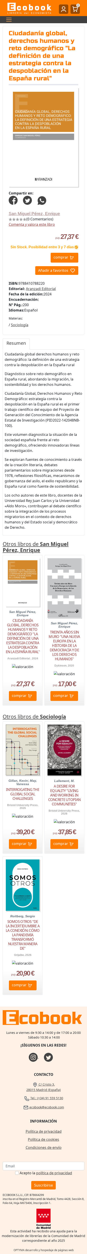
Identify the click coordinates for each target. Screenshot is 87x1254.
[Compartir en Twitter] (27, 199)
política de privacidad (54, 1172)
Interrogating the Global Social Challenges (22, 794)
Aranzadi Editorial (41, 288)
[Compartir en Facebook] (13, 199)
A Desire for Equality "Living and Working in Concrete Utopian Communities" (64, 795)
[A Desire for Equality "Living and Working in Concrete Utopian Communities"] (64, 749)
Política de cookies (43, 1139)
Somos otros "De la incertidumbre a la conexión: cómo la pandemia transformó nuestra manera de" (23, 935)
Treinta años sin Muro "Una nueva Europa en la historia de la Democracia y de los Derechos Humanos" (64, 645)
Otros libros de (35, 547)
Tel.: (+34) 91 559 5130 (46, 1098)
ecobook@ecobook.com (46, 1107)
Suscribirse (43, 1185)
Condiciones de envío (44, 1147)
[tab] (16, 344)
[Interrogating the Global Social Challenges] (23, 749)
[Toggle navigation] (7, 19)
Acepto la (46, 1172)
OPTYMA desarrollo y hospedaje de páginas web (44, 1250)
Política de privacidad (44, 1131)
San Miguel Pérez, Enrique (34, 213)
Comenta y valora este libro (32, 224)
